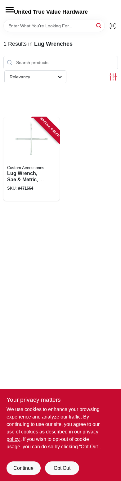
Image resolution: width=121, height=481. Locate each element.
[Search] (99, 25)
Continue (23, 468)
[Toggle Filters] (113, 77)
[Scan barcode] (112, 26)
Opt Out (62, 468)
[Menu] (10, 10)
